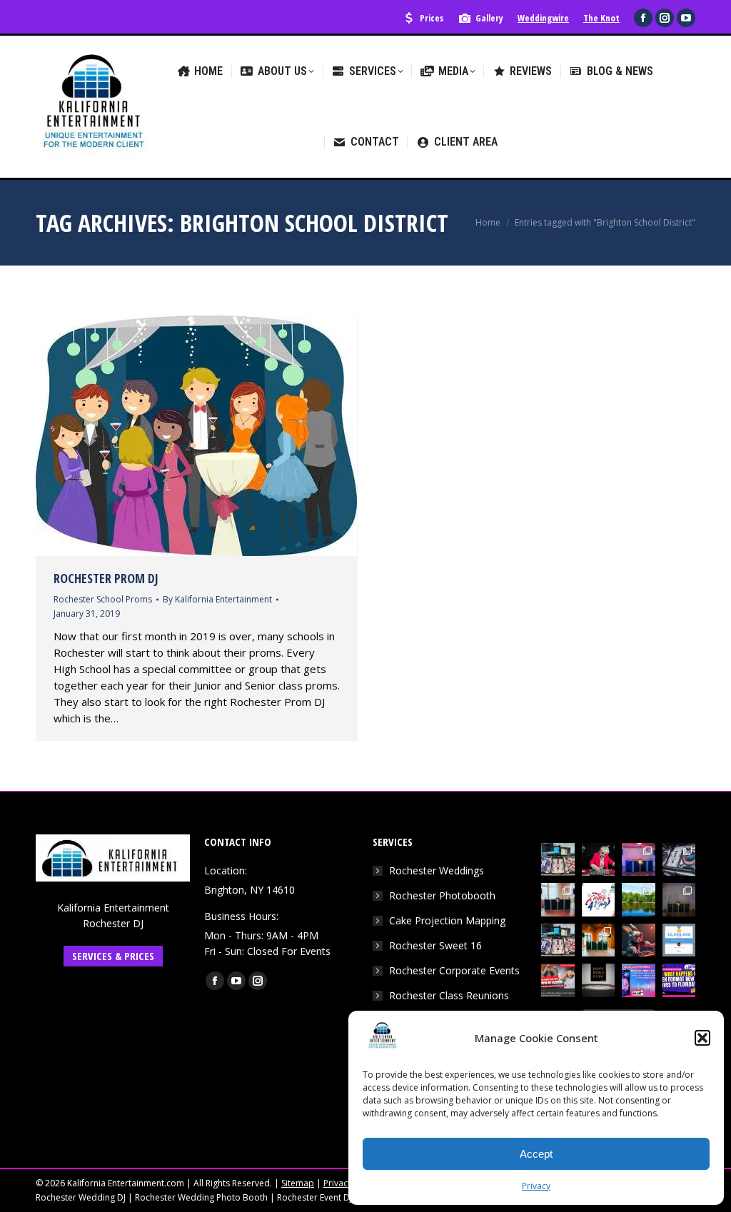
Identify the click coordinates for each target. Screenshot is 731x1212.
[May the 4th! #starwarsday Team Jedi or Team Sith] (558, 860)
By (217, 599)
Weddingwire (543, 17)
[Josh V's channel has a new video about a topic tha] (558, 980)
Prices (431, 17)
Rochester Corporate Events (454, 970)
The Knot (601, 17)
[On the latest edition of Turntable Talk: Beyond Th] (638, 980)
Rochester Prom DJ (106, 578)
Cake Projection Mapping (447, 920)
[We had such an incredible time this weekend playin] (679, 899)
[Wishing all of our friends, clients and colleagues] (598, 899)
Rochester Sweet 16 (435, 945)
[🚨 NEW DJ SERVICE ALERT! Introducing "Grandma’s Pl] (598, 860)
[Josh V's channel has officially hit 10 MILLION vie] (679, 940)
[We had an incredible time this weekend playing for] (638, 860)
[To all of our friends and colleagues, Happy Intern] (598, 980)
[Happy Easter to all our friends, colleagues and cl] (638, 940)
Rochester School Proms (103, 599)
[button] (702, 1038)
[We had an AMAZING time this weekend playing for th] (558, 899)
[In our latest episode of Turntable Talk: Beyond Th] (679, 980)
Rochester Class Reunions (449, 995)
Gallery (489, 17)
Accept (536, 1154)
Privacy (536, 1186)
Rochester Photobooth (442, 895)
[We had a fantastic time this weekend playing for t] (598, 940)
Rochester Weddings (436, 870)
